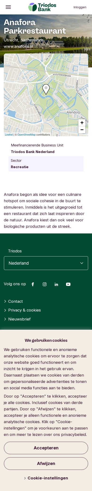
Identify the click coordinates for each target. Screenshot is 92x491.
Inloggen (80, 7)
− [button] (82, 130)
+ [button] (82, 123)
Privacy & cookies (24, 310)
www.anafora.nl (18, 46)
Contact (15, 301)
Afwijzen (46, 463)
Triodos (15, 251)
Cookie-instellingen (48, 478)
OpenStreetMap (26, 134)
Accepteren (46, 447)
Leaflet (9, 134)
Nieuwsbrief (19, 319)
